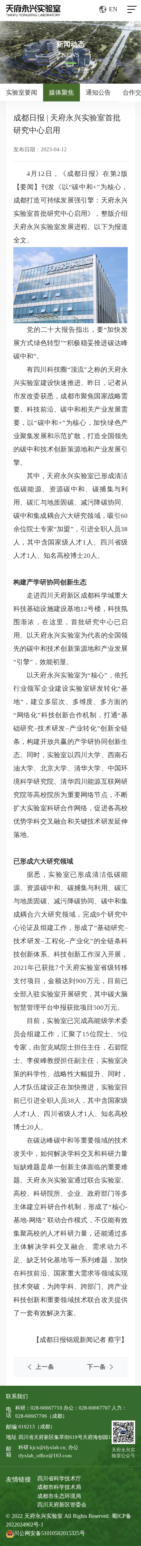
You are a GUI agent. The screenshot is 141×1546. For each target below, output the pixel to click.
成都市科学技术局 (59, 1487)
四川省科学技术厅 (59, 1479)
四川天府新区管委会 (62, 1505)
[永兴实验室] (33, 10)
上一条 (44, 1366)
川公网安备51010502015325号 (49, 1533)
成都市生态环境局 (59, 1496)
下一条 (96, 1366)
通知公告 (98, 92)
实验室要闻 (21, 92)
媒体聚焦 (61, 92)
